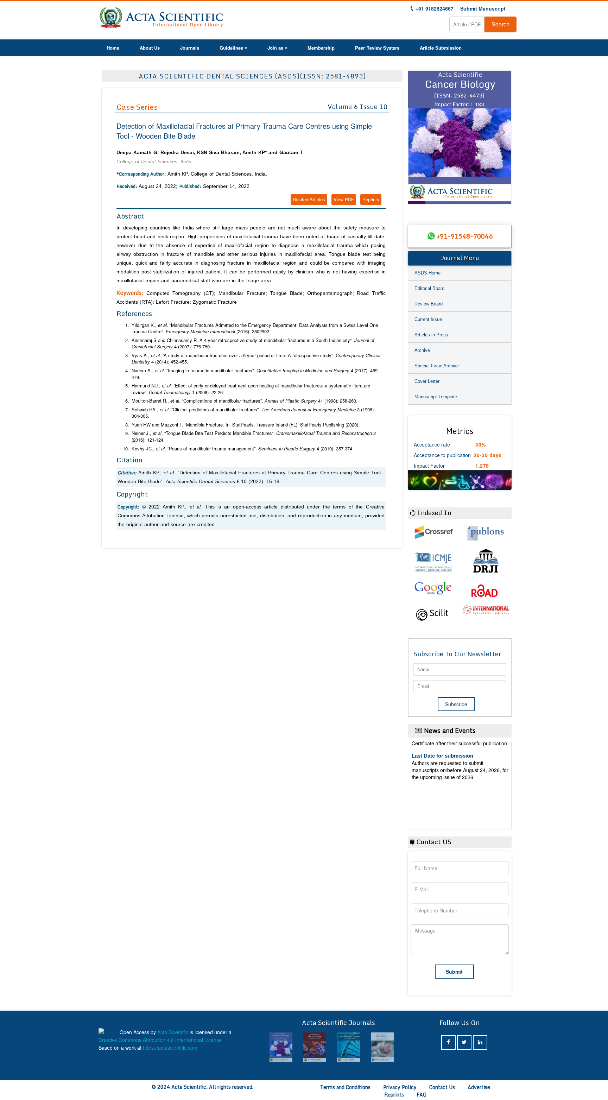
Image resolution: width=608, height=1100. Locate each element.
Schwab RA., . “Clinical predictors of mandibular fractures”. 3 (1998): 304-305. (253, 412)
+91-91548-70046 (465, 236)
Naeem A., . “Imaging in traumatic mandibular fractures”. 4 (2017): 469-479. (255, 373)
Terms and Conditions (345, 1087)
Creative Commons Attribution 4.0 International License (160, 1039)
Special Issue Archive (436, 365)
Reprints (370, 199)
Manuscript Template (435, 396)
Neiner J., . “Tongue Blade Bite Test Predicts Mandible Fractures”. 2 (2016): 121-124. (254, 436)
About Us (150, 47)
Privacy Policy (400, 1087)
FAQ (421, 1094)
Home (113, 47)
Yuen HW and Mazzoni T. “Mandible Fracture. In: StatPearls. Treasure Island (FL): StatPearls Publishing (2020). (246, 425)
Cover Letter (426, 381)
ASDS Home (427, 273)
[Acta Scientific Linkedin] (480, 1042)
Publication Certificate (439, 780)
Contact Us (442, 1087)
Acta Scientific (172, 1032)
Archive (422, 350)
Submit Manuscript (483, 8)
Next (503, 140)
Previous (416, 140)
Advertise (479, 1087)
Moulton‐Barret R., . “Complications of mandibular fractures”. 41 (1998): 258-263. (244, 401)
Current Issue (428, 319)
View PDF (344, 199)
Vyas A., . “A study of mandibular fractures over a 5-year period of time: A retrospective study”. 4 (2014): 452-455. (256, 358)
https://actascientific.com (170, 1047)
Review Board (428, 303)
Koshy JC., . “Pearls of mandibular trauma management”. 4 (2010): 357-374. (243, 448)
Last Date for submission (442, 807)
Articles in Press (431, 334)
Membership (321, 47)
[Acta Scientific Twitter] (464, 1042)
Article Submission (441, 47)
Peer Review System (377, 47)
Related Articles (309, 199)
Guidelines (231, 47)
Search (500, 24)
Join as (275, 47)
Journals (189, 47)
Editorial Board (429, 288)
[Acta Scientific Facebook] (448, 1042)
